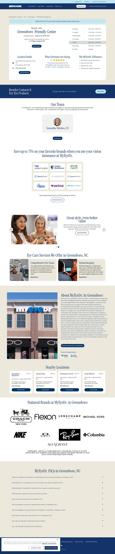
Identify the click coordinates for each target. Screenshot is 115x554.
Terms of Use (79, 541)
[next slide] (104, 230)
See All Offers (82, 233)
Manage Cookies (36, 547)
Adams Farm (40, 374)
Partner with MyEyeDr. (99, 1)
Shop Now (100, 91)
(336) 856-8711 (40, 386)
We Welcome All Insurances (90, 60)
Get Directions (24, 72)
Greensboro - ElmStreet (16, 374)
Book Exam (81, 6)
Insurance (49, 6)
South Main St (89, 374)
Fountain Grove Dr (66, 374)
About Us (58, 6)
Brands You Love (86, 65)
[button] (57, 477)
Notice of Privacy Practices (64, 541)
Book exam (36, 46)
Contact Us (78, 1)
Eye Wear (41, 6)
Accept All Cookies (51, 547)
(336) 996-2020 (88, 386)
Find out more (57, 200)
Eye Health (32, 6)
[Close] (57, 539)
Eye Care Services (87, 63)
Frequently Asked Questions (90, 68)
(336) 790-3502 (16, 386)
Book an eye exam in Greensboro (72, 345)
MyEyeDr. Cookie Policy (49, 543)
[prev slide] (11, 230)
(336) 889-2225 (64, 386)
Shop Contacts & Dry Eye (97, 6)
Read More (34, 277)
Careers (87, 1)
